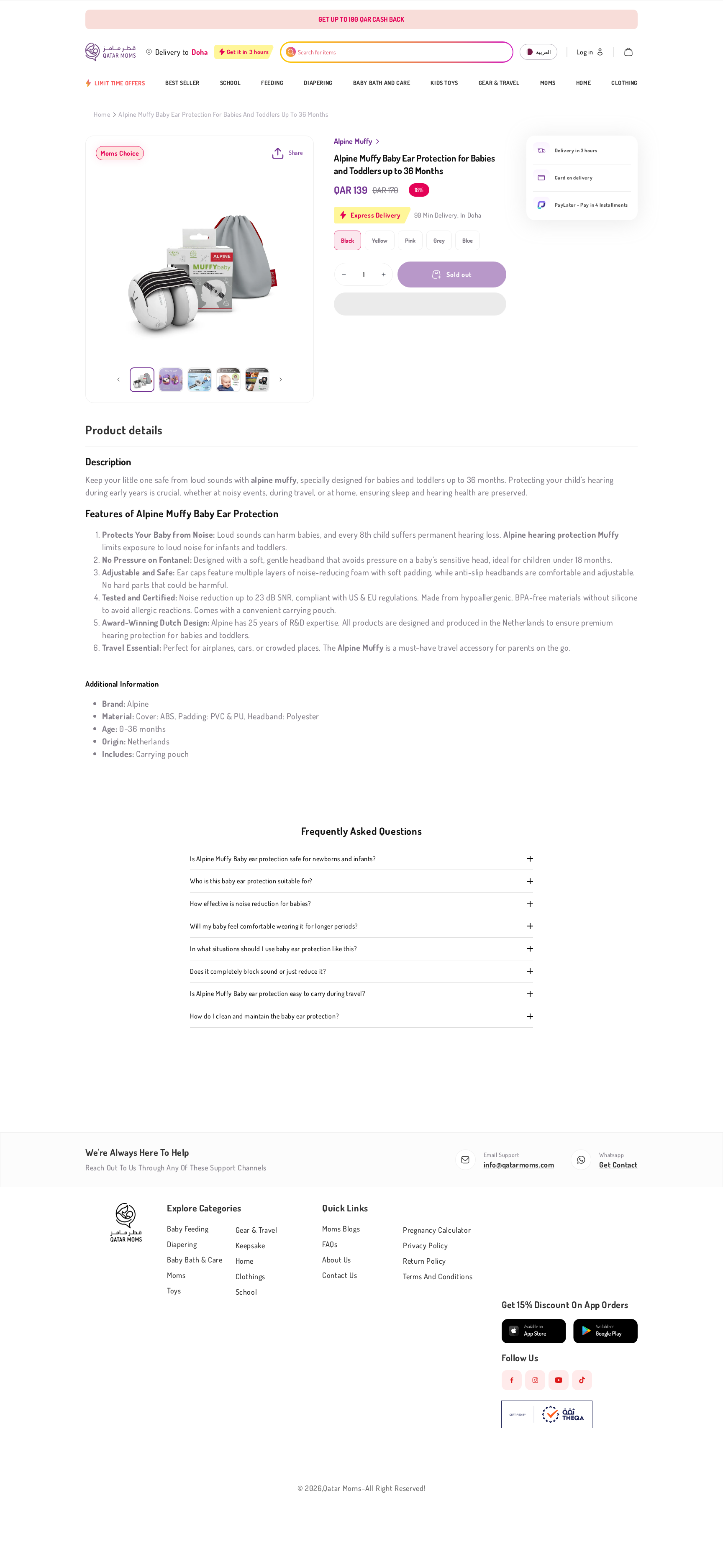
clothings (250, 1276)
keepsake (250, 1245)
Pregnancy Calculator (437, 1229)
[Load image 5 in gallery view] (257, 379)
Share (296, 152)
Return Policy (424, 1260)
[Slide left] (118, 379)
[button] (420, 304)
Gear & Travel (499, 83)
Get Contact (618, 1164)
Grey (442, 243)
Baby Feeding (187, 1228)
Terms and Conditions (437, 1276)
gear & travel (256, 1229)
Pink (414, 243)
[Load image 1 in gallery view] (142, 379)
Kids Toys (444, 83)
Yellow (383, 243)
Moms (548, 83)
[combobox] (397, 52)
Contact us (339, 1275)
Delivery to (172, 51)
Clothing (624, 83)
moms (176, 1275)
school (246, 1291)
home (245, 1260)
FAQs (329, 1244)
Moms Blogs (341, 1228)
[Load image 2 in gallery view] (171, 379)
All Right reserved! (395, 1488)
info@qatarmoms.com (519, 1164)
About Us (336, 1259)
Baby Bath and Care (381, 83)
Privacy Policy (425, 1245)
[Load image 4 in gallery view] (228, 379)
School (230, 83)
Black (351, 243)
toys (174, 1290)
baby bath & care (195, 1259)
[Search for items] (291, 52)
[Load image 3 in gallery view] (199, 379)
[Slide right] (281, 379)
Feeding (272, 83)
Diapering (318, 83)
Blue (471, 243)
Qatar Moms (342, 1488)
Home (583, 83)
